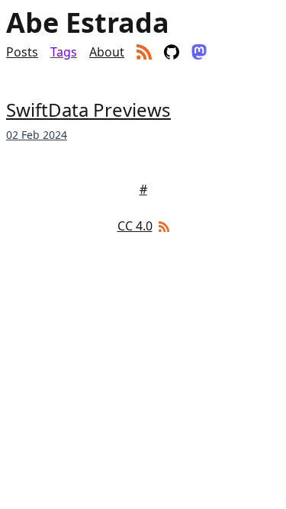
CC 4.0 (135, 225)
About (106, 51)
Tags (63, 51)
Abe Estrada (87, 23)
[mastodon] (199, 52)
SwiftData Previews (88, 109)
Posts (22, 51)
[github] (171, 52)
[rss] (144, 52)
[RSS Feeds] (162, 225)
